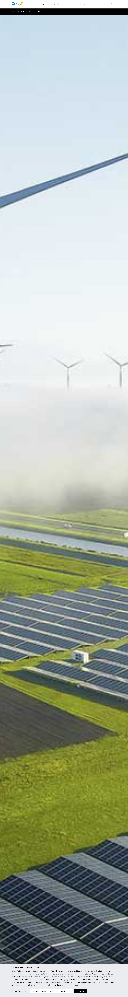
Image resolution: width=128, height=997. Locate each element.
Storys (27, 11)
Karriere (68, 4)
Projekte (57, 4)
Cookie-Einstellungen (20, 991)
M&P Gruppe (80, 4)
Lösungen (46, 4)
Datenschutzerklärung (31, 985)
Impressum (73, 985)
